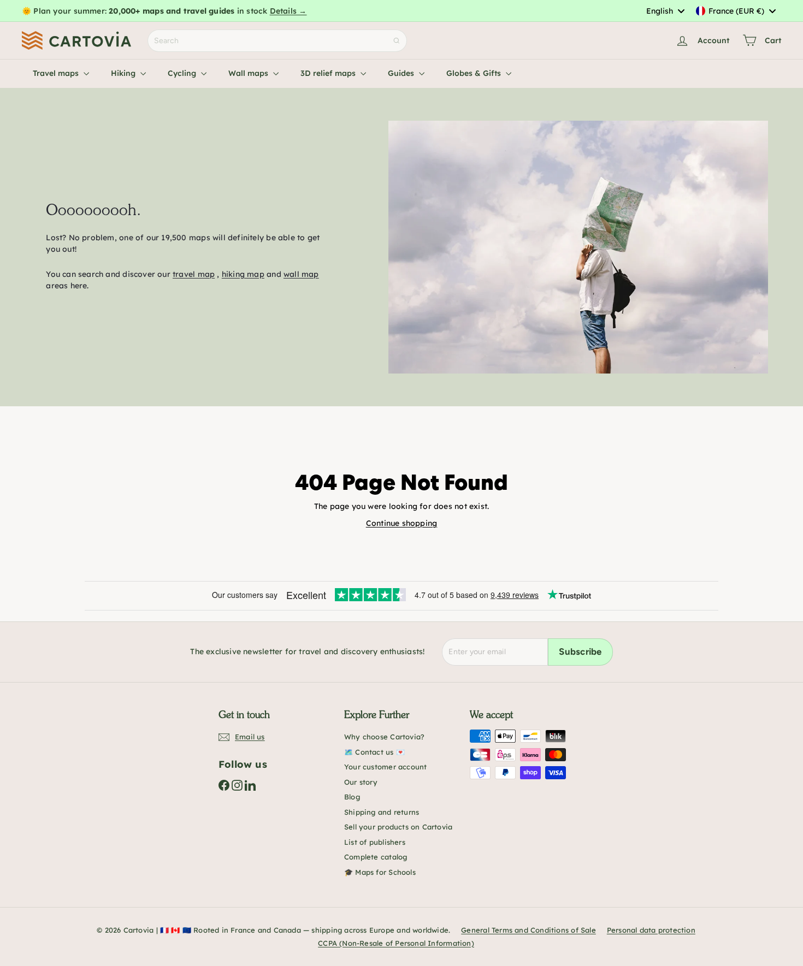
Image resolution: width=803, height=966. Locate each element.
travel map (194, 274)
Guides (402, 73)
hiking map (243, 274)
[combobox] (665, 11)
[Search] (396, 40)
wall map (301, 274)
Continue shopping (402, 523)
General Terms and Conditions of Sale (528, 930)
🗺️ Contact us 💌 (374, 752)
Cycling (183, 73)
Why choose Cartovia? (384, 736)
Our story (360, 782)
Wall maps (249, 73)
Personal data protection (651, 930)
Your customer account (385, 766)
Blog (352, 796)
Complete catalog (375, 856)
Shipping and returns (381, 812)
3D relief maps (329, 73)
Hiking (124, 73)
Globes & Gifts (474, 73)
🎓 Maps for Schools (380, 872)
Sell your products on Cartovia (398, 826)
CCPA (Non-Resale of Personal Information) (396, 943)
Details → (288, 11)
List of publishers (374, 842)
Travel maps (57, 73)
